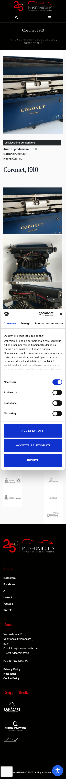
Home (12, 39)
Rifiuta (33, 460)
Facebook (9, 584)
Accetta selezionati (33, 445)
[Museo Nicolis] (33, 6)
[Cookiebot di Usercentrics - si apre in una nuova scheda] (40, 314)
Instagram (9, 578)
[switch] (57, 392)
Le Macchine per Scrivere (37, 39)
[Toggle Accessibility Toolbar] (57, 770)
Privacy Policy (11, 669)
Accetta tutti (33, 430)
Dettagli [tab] (25, 323)
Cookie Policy (11, 678)
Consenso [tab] (10, 323)
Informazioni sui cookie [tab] (49, 323)
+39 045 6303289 (17, 653)
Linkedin (8, 597)
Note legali (9, 673)
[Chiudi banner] (61, 314)
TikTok (7, 610)
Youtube (8, 603)
